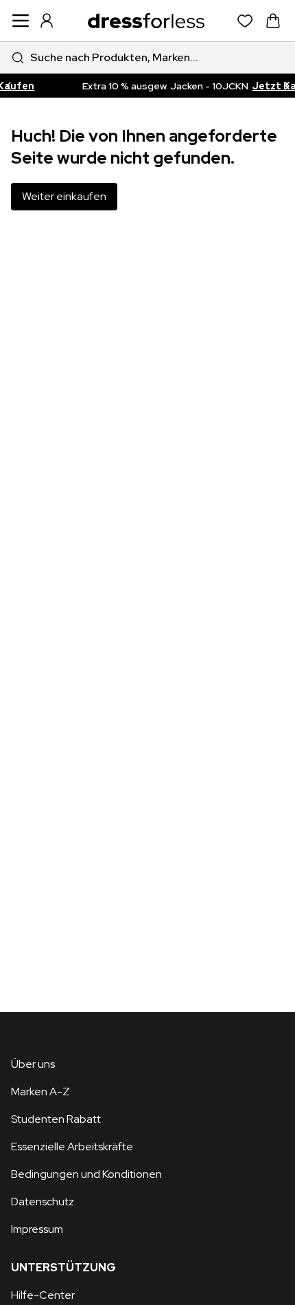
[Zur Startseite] (146, 20)
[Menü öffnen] (20, 21)
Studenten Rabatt (56, 1119)
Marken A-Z (40, 1091)
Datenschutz (42, 1201)
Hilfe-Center (43, 1295)
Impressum (37, 1229)
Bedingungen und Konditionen (86, 1174)
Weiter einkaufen (64, 196)
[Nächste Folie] (287, 86)
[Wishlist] (245, 21)
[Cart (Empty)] (273, 20)
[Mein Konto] (46, 20)
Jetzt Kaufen (259, 86)
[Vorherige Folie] (8, 86)
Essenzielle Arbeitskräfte (72, 1146)
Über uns (33, 1064)
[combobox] (147, 57)
